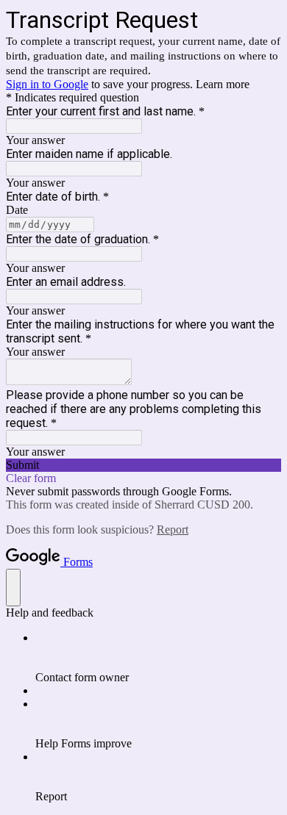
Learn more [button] (222, 84)
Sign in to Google (47, 84)
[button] (143, 465)
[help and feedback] (13, 587)
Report (172, 529)
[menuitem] (158, 657)
